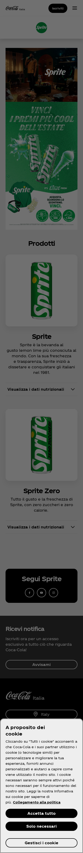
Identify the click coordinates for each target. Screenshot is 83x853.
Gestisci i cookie (41, 843)
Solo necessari (41, 826)
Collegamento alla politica (36, 802)
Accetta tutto (41, 813)
